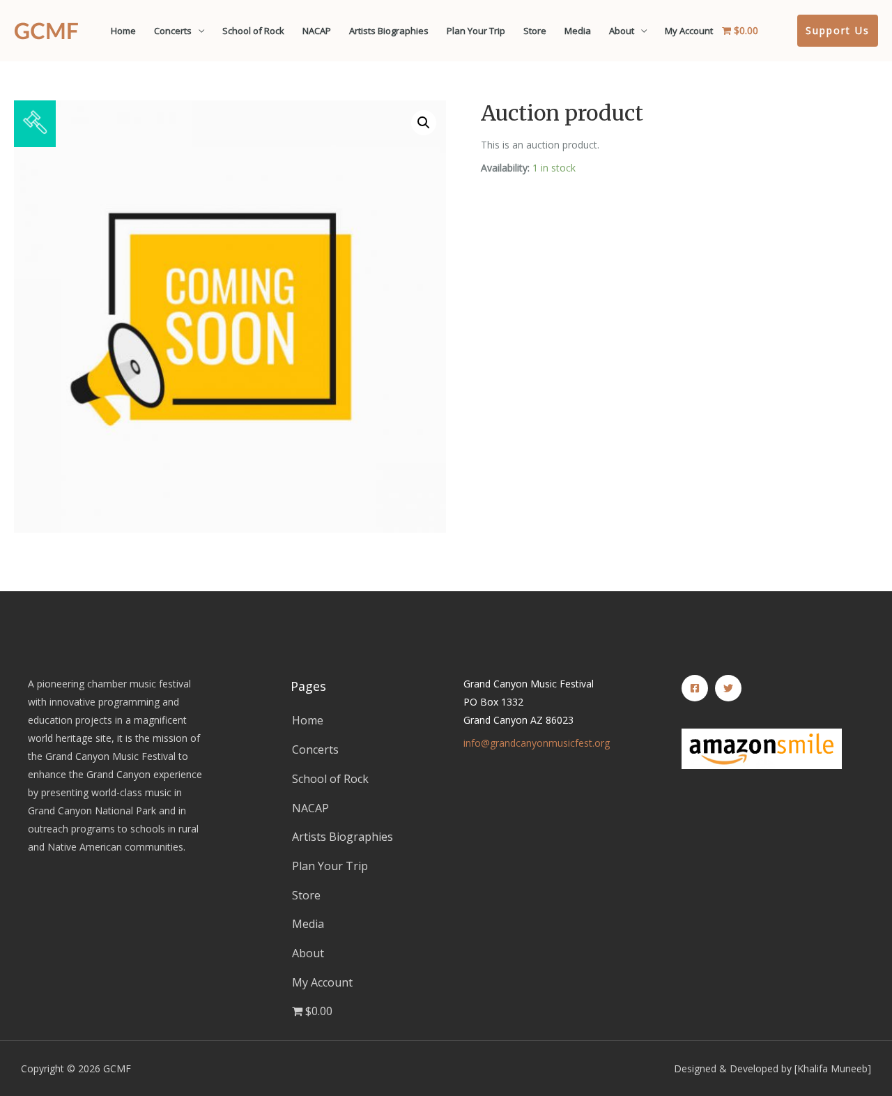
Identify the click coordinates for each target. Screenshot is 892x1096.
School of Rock (253, 30)
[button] (423, 122)
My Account (689, 30)
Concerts (173, 30)
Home (123, 30)
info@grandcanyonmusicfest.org (536, 742)
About (621, 30)
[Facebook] (695, 688)
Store (534, 30)
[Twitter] (728, 688)
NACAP (316, 30)
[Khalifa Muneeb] (832, 1068)
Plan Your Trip (476, 30)
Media (577, 30)
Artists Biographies (389, 30)
